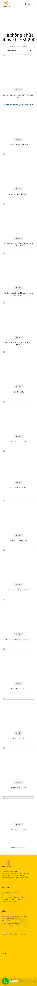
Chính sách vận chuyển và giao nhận (12, 897)
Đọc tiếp (18, 90)
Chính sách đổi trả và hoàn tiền (11, 895)
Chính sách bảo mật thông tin (11, 892)
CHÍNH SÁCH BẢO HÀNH (9, 901)
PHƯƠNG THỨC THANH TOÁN (11, 899)
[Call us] (5, 981)
